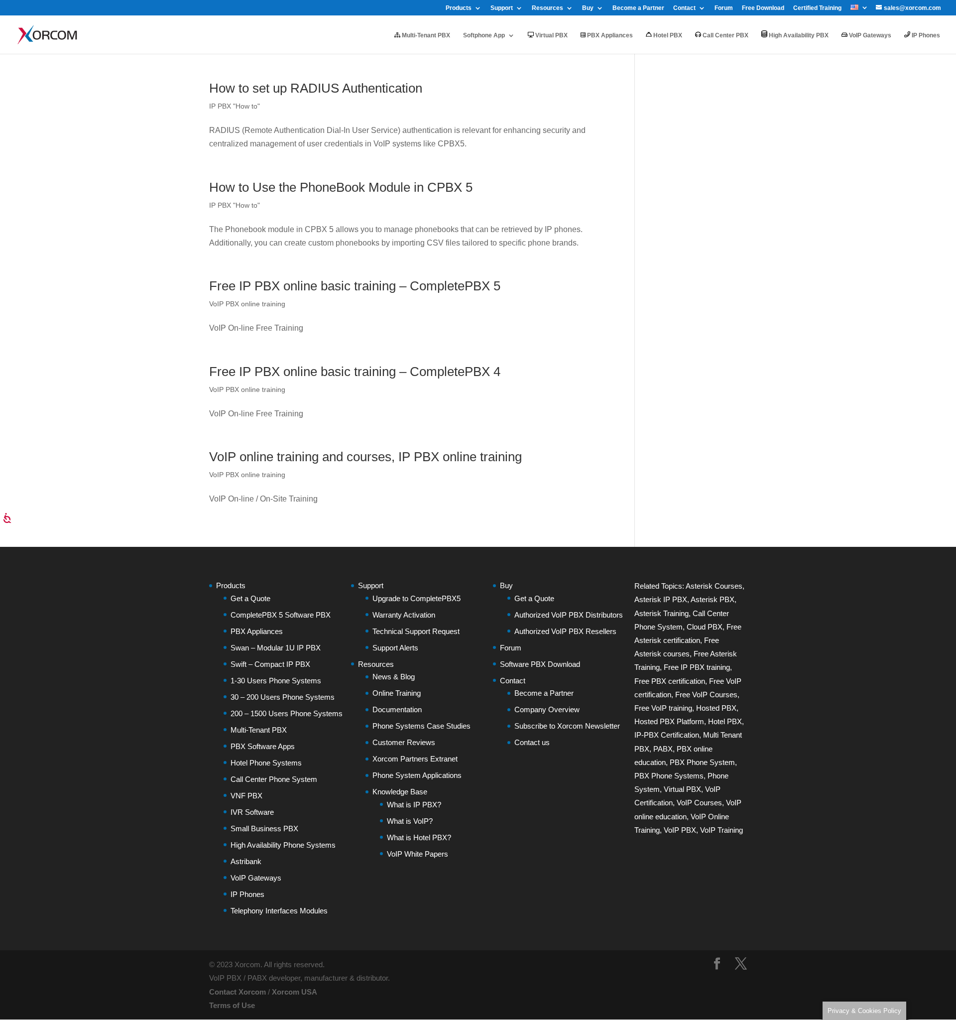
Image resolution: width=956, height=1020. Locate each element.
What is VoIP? (410, 821)
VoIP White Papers (417, 854)
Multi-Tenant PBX (425, 35)
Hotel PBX (667, 35)
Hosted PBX (716, 708)
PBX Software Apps (263, 746)
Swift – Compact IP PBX (270, 664)
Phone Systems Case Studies (421, 726)
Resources (547, 8)
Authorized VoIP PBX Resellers (565, 631)
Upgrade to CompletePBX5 (416, 598)
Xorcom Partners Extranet (415, 759)
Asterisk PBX (712, 599)
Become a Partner (638, 8)
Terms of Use (232, 1005)
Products (459, 8)
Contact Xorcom (237, 992)
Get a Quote (250, 598)
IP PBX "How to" (234, 106)
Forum (724, 8)
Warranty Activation (403, 615)
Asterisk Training (661, 613)
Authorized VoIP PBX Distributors (568, 615)
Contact (684, 8)
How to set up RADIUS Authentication (315, 88)
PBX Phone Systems (669, 775)
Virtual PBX (551, 35)
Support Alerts (395, 647)
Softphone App (484, 35)
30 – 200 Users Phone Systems (283, 697)
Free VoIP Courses (706, 694)
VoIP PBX (680, 830)
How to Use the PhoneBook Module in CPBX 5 (341, 187)
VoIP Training (721, 830)
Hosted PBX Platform (669, 721)
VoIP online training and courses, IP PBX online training (365, 456)
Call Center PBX (724, 35)
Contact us (532, 742)
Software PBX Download (540, 664)
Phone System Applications (417, 775)
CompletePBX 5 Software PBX (281, 615)
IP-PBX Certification (666, 735)
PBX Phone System (702, 762)
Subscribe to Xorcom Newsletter (567, 726)
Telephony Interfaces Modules (279, 910)
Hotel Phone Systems (266, 763)
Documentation (397, 709)
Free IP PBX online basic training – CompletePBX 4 (354, 371)
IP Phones (925, 35)
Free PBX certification (669, 681)
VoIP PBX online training (247, 304)
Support (501, 8)
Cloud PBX (704, 627)
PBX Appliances (609, 35)
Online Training (396, 693)
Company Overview (547, 709)
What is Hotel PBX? (419, 837)
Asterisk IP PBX (660, 599)
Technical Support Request (416, 631)
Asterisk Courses (714, 586)
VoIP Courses (699, 802)
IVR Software (252, 812)
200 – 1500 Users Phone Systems (287, 713)
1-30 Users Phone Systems (276, 680)
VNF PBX (246, 795)
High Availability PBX (798, 35)
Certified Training (817, 8)
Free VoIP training (663, 708)
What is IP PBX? (414, 804)
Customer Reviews (403, 742)
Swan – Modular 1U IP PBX (276, 647)
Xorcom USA (294, 992)
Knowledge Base (399, 791)
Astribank (246, 861)
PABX (663, 749)
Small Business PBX (264, 828)
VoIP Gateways (869, 35)
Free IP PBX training (697, 667)
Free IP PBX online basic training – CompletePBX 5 (354, 285)
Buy (588, 8)
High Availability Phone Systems (283, 845)
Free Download (763, 8)
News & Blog (393, 676)
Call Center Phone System (274, 779)
